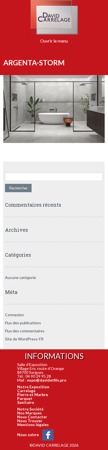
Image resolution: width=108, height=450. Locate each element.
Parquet (24, 398)
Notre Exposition (33, 386)
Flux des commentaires (25, 330)
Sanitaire (25, 402)
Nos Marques (29, 413)
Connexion (14, 314)
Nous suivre (28, 434)
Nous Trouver (29, 420)
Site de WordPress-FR (24, 339)
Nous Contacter (32, 416)
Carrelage (26, 390)
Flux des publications (23, 322)
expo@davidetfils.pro (46, 380)
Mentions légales (33, 424)
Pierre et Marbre (32, 394)
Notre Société (30, 409)
